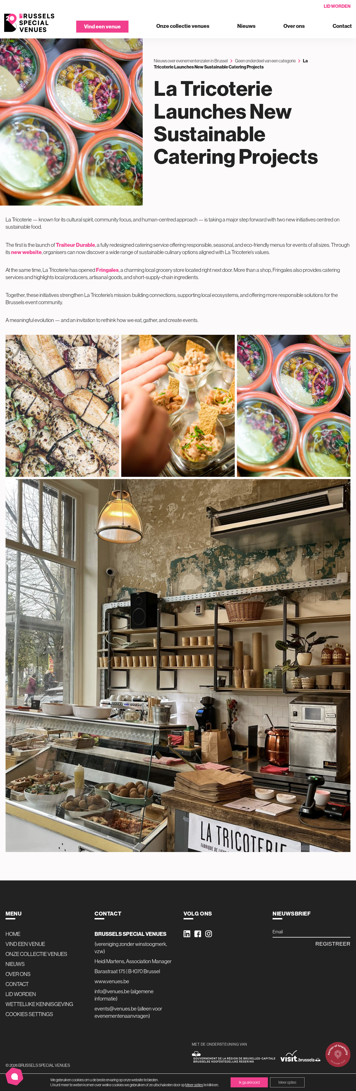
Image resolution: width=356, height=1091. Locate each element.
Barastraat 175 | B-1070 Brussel (127, 971)
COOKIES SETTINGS (29, 1014)
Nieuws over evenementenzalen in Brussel (191, 61)
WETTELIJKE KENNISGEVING (39, 1004)
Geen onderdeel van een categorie (265, 61)
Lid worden (337, 6)
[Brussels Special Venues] (29, 23)
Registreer (332, 944)
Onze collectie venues (182, 26)
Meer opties (194, 1084)
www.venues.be (112, 981)
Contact (342, 26)
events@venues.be (116, 1008)
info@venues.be (112, 991)
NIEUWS (15, 964)
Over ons (294, 26)
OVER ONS (18, 974)
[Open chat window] (14, 1076)
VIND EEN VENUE (25, 944)
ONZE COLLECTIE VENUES (36, 954)
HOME (13, 934)
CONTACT (17, 984)
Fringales (107, 270)
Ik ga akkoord (249, 1082)
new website (26, 252)
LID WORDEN (21, 994)
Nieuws (246, 26)
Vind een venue (102, 26)
